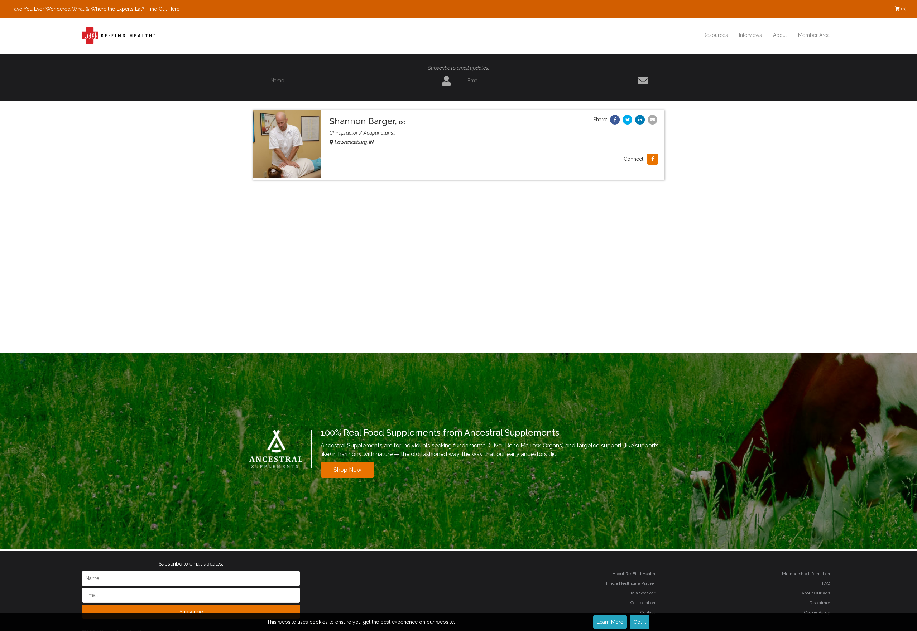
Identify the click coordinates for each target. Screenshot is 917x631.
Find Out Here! (164, 9)
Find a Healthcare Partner (630, 583)
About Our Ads (815, 593)
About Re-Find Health (634, 573)
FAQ (826, 583)
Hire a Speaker (640, 593)
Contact (647, 612)
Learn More (610, 622)
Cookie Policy (817, 612)
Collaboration (642, 602)
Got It (639, 622)
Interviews (750, 35)
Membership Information (806, 573)
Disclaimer (820, 602)
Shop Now (347, 469)
